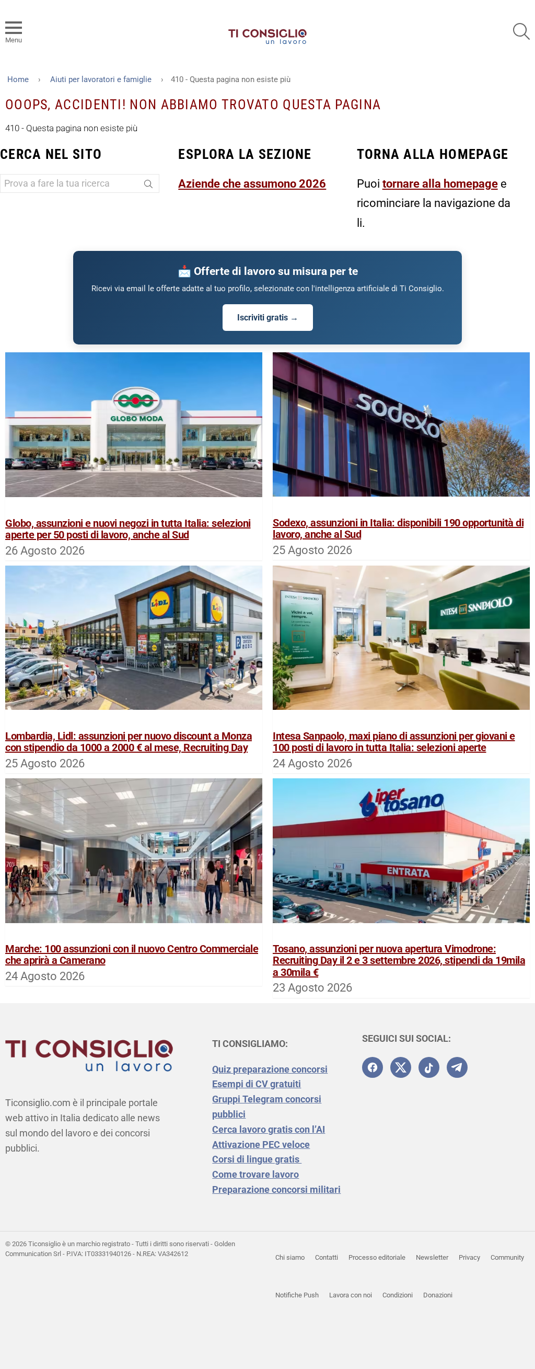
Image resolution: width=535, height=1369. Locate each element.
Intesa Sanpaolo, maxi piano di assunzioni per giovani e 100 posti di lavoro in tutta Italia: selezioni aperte (394, 742)
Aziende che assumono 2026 (252, 183)
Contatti (326, 1257)
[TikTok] (428, 1067)
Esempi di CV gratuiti (256, 1083)
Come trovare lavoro (255, 1174)
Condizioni (397, 1295)
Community (507, 1257)
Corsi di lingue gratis (256, 1159)
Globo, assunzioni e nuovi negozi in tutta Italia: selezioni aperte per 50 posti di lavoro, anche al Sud (128, 529)
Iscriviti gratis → (267, 318)
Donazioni (437, 1295)
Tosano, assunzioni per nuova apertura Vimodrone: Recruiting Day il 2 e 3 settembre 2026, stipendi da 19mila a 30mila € (399, 960)
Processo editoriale (376, 1257)
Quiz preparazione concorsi (270, 1069)
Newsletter (432, 1257)
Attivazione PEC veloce (261, 1144)
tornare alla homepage (440, 183)
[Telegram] (457, 1067)
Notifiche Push (297, 1295)
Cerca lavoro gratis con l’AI (268, 1129)
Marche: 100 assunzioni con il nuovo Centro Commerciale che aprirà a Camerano (131, 954)
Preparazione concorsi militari (276, 1189)
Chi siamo (290, 1257)
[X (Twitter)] (400, 1067)
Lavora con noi (350, 1295)
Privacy (469, 1257)
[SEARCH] (521, 31)
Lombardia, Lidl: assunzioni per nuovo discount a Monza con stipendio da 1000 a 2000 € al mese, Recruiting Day (128, 742)
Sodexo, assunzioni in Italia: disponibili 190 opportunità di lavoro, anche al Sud (398, 528)
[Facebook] (372, 1067)
